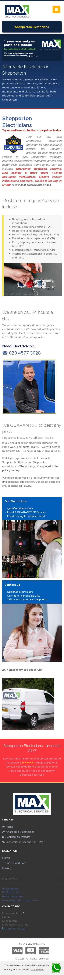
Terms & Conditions (14, 863)
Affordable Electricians (20, 831)
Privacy (7, 868)
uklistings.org (10, 888)
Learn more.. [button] (37, 969)
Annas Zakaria (17, 576)
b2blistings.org (11, 892)
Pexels (34, 294)
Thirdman (15, 659)
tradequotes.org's (13, 896)
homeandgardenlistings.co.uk (20, 900)
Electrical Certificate (17, 837)
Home (9, 826)
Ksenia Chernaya (20, 294)
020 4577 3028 (15, 928)
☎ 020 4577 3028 (21, 353)
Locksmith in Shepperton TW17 (25, 842)
